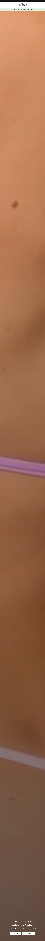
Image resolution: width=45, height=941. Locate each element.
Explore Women (28, 933)
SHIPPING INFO (25, 1)
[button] (3, 5)
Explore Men (15, 933)
